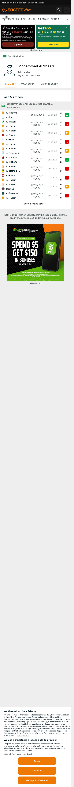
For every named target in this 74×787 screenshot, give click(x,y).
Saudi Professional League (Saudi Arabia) (29, 104)
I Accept (37, 761)
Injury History (49, 84)
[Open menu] (67, 10)
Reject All (37, 770)
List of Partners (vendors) (18, 754)
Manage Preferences (37, 780)
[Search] (59, 10)
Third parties (23, 735)
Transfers (27, 84)
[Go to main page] (19, 10)
